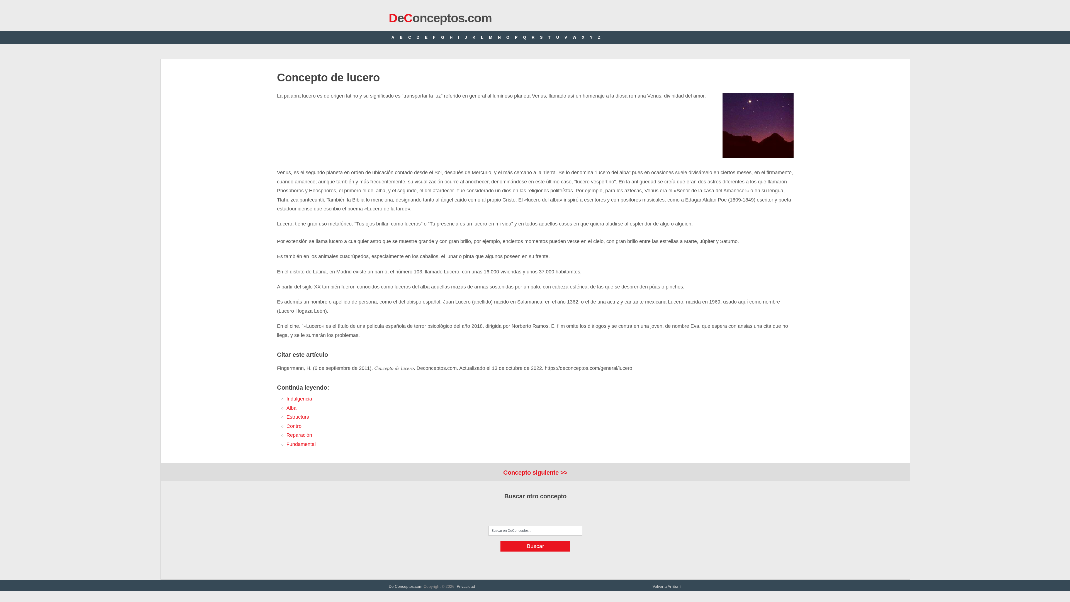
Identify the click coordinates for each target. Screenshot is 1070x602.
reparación (299, 435)
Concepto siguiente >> (535, 472)
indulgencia (299, 399)
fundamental (301, 444)
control (294, 426)
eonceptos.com (440, 18)
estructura (297, 417)
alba (291, 408)
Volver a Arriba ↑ (667, 586)
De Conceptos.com (405, 586)
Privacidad (466, 586)
